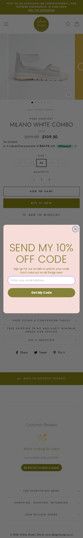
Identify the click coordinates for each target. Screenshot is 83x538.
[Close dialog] (75, 229)
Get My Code (41, 292)
